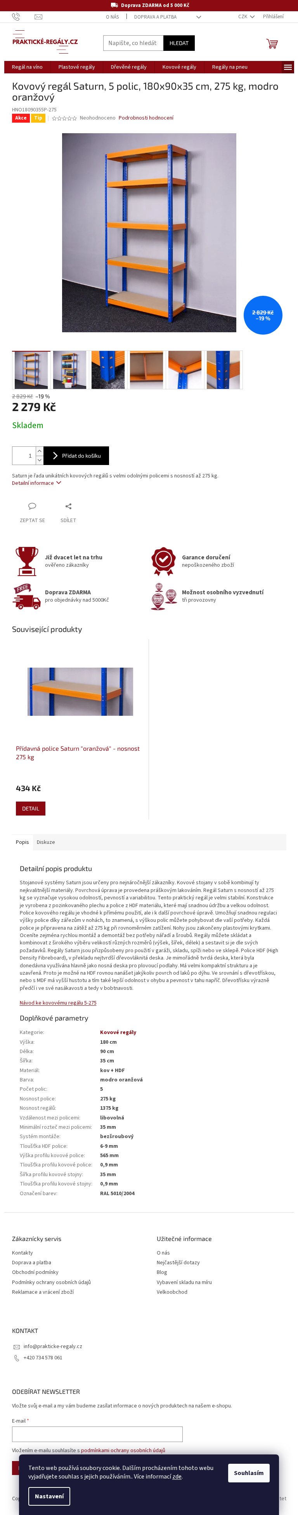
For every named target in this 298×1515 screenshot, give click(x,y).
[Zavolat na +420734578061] (23, 16)
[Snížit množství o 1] (39, 460)
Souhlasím (249, 1473)
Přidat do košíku (81, 455)
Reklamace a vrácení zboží (43, 1292)
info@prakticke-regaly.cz (53, 1346)
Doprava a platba (155, 17)
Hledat (179, 43)
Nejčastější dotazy (178, 1263)
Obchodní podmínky (35, 1272)
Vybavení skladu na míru (184, 1282)
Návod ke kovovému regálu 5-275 (58, 1003)
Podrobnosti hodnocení (146, 118)
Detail (30, 808)
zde (177, 1476)
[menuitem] (27, 67)
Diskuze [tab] (46, 842)
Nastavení (49, 1496)
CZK (243, 16)
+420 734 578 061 (43, 1358)
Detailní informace (33, 483)
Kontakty (22, 1253)
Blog (162, 1272)
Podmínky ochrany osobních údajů (51, 1282)
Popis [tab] (22, 842)
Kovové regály (118, 1032)
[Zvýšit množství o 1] (39, 451)
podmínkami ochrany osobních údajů (123, 1450)
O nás (112, 17)
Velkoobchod (172, 1292)
